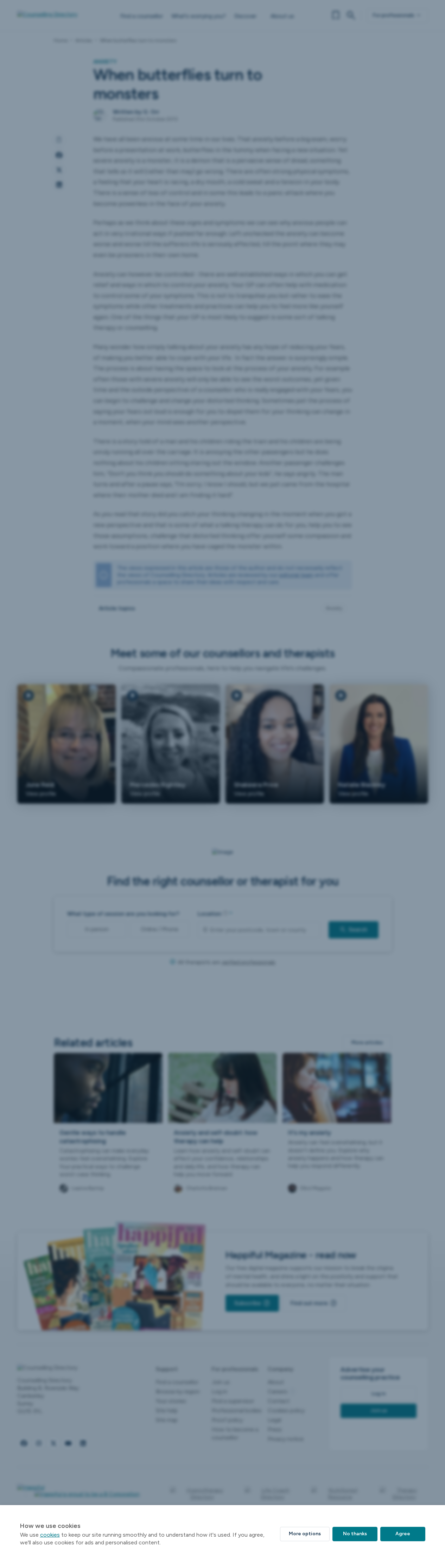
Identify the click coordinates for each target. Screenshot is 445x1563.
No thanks (355, 1534)
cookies (50, 1534)
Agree (402, 1534)
